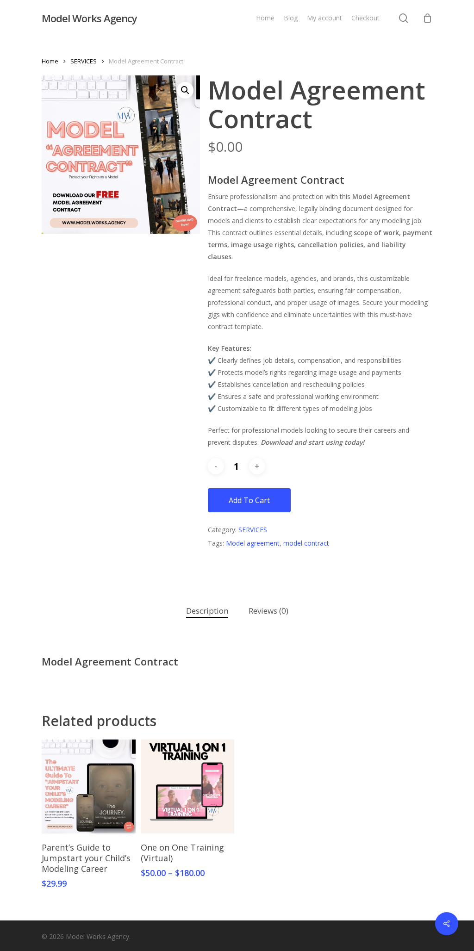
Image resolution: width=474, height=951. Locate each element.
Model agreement (253, 543)
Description (207, 610)
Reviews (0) (268, 610)
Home (50, 61)
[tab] (207, 611)
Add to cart (249, 500)
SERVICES (83, 61)
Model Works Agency (89, 18)
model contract (306, 543)
